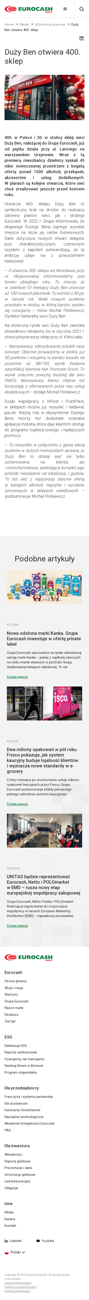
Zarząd (10, 1021)
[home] (26, 9)
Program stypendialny (21, 1072)
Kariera (10, 1219)
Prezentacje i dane (18, 1168)
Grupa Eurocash (17, 1001)
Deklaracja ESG (16, 1046)
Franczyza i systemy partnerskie (29, 1097)
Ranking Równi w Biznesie (24, 1066)
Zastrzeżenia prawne (18, 1283)
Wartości (11, 994)
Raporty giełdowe (18, 1161)
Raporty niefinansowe (21, 1052)
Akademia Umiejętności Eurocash (30, 1123)
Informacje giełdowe (20, 1175)
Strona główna (15, 981)
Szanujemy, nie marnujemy (24, 1059)
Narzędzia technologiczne (24, 1117)
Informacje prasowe (50, 24)
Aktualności (13, 1154)
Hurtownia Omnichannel (22, 1110)
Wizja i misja (14, 988)
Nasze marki (14, 1008)
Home (9, 24)
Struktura (11, 1015)
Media (24, 24)
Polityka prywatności (17, 1291)
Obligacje (11, 1188)
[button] (65, 9)
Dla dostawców (16, 1103)
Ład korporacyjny (17, 1181)
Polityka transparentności (21, 1287)
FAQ (8, 1130)
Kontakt (10, 1226)
